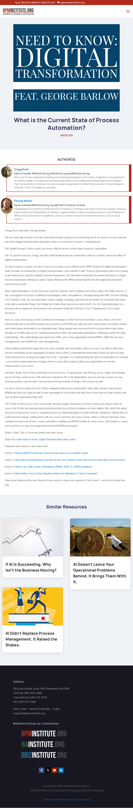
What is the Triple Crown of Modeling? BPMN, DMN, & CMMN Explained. (54, 466)
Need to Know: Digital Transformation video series (49, 439)
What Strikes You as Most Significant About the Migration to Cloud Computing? (56, 473)
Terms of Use (50, 799)
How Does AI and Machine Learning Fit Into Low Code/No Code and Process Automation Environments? (70, 459)
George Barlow (23, 201)
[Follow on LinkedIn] (61, 770)
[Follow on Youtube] (54, 770)
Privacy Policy (67, 799)
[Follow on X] (48, 770)
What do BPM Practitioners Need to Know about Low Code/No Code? (51, 453)
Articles (66, 135)
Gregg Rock (21, 169)
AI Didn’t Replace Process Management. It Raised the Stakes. (31, 639)
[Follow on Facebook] (41, 770)
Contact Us (84, 799)
